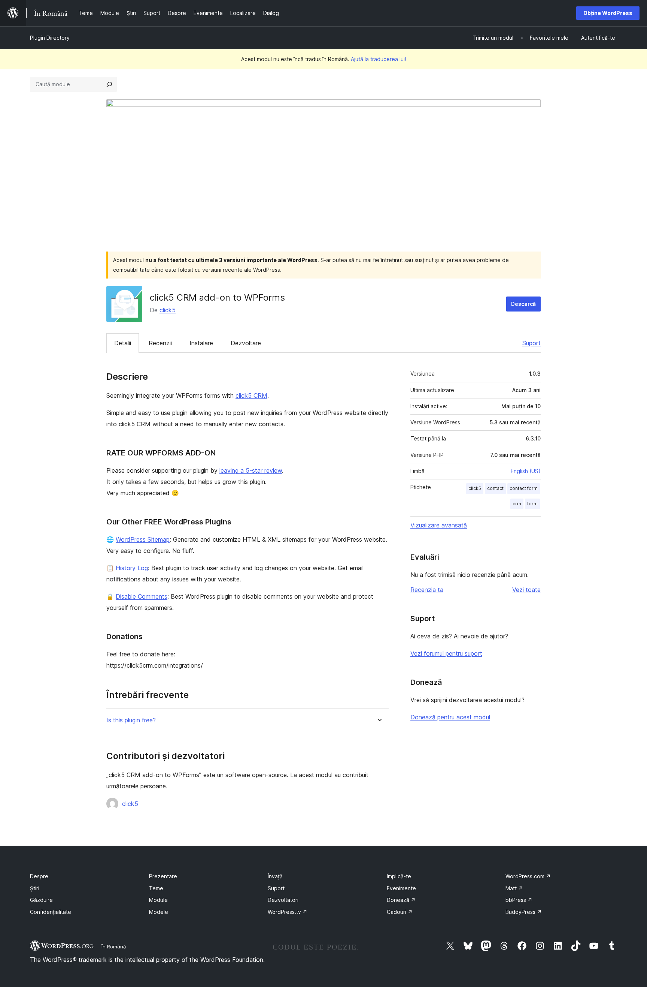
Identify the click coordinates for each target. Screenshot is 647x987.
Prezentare (163, 876)
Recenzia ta (426, 589)
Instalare (201, 343)
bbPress (518, 900)
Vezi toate (526, 589)
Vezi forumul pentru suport (446, 653)
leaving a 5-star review (250, 470)
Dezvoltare (246, 343)
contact (495, 488)
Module (158, 900)
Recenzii (160, 343)
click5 (168, 310)
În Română (113, 947)
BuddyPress (523, 912)
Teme (156, 888)
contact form (524, 488)
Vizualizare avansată (438, 525)
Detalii (122, 343)
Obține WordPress (607, 13)
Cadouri (400, 912)
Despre (39, 876)
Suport (531, 343)
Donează (401, 900)
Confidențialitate (50, 912)
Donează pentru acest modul (450, 717)
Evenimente (401, 888)
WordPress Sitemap (143, 539)
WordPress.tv (287, 912)
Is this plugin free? (131, 720)
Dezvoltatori (283, 900)
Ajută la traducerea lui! (378, 59)
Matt (514, 888)
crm (517, 503)
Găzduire (41, 900)
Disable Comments (141, 596)
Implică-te (399, 876)
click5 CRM (251, 395)
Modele (158, 912)
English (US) (526, 471)
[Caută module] (109, 84)
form (532, 503)
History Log (132, 568)
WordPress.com (528, 876)
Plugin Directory (50, 37)
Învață (275, 876)
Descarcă (523, 304)
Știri (34, 888)
